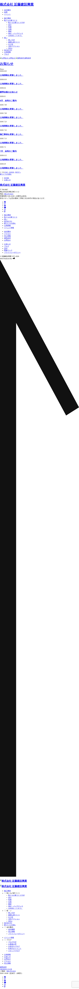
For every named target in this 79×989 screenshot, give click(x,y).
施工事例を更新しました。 (11, 134)
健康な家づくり (14, 42)
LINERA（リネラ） (15, 35)
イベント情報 (9, 228)
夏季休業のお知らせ (9, 92)
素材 (10, 31)
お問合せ (7, 240)
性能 (10, 27)
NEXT (17, 172)
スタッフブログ (14, 951)
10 (10, 172)
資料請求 (7, 238)
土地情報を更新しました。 (11, 75)
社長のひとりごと (14, 948)
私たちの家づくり (10, 20)
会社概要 (11, 929)
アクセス (7, 234)
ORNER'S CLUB (6, 969)
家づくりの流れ (6, 174)
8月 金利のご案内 (8, 100)
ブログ (6, 54)
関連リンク (8, 250)
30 (13, 172)
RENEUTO (8, 50)
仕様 (10, 29)
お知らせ (6, 63)
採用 (5, 12)
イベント (7, 14)
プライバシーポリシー (12, 252)
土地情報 (7, 52)
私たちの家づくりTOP (16, 22)
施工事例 (7, 18)
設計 (10, 25)
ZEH (5, 248)
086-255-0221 (8, 194)
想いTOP (11, 40)
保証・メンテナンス (15, 33)
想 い (9, 910)
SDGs (10, 48)
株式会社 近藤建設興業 (17, 4)
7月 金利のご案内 (8, 151)
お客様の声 (12, 944)
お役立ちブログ (14, 946)
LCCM (10, 44)
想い (5, 38)
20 (11, 172)
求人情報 (7, 236)
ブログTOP (12, 942)
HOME (6, 178)
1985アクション (14, 46)
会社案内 (7, 10)
